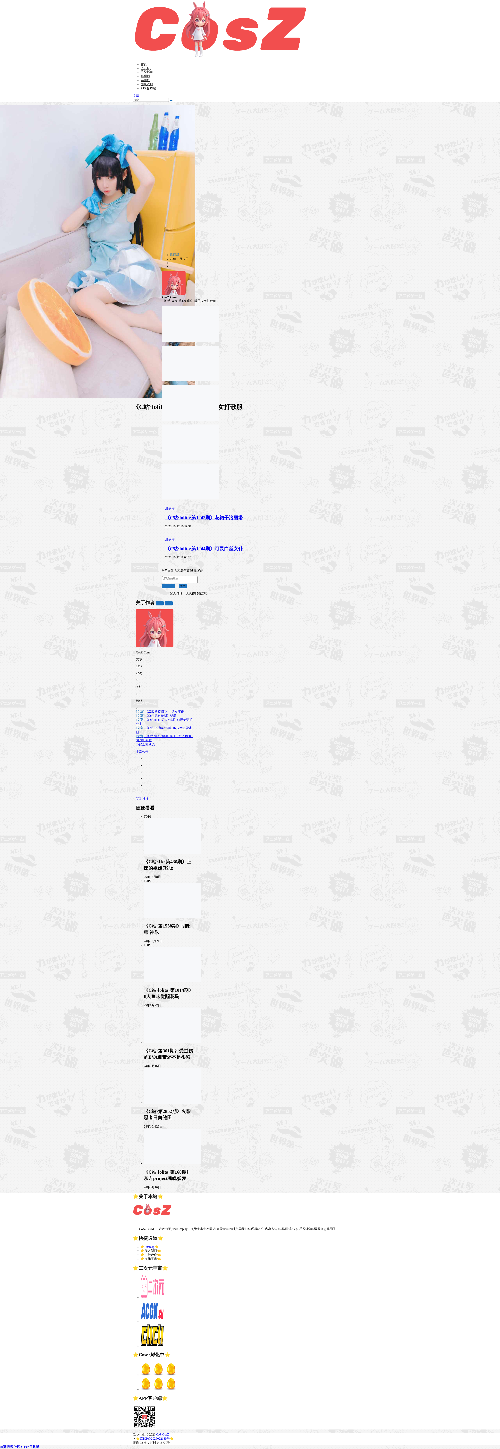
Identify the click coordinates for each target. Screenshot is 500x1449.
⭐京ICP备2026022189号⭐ (155, 1438)
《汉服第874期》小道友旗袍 (160, 711)
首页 (144, 64)
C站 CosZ (162, 1434)
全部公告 (142, 751)
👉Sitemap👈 (149, 1247)
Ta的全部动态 (145, 744)
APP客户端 (148, 88)
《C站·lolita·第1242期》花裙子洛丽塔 (204, 517)
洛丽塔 (145, 80)
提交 (182, 586)
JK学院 (145, 76)
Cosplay (146, 68)
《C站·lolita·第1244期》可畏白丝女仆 (204, 548)
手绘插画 (147, 72)
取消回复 (168, 586)
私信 (168, 603)
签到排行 (142, 798)
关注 (159, 603)
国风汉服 (147, 84)
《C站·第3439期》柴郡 (156, 715)
